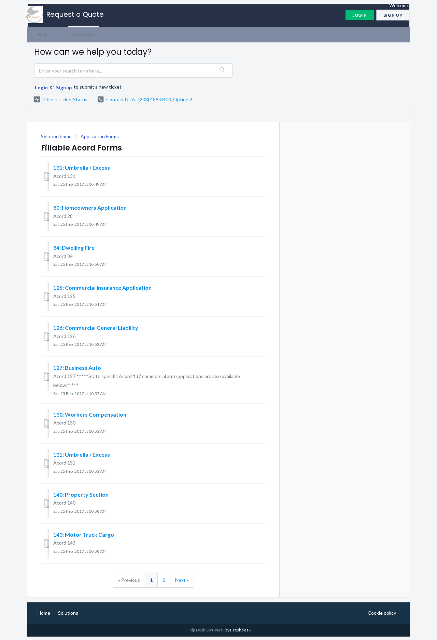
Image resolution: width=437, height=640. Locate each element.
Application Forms (100, 136)
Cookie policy (382, 613)
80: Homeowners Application (90, 207)
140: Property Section (81, 494)
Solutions (84, 34)
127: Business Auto (77, 367)
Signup (64, 87)
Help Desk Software (205, 629)
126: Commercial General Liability (95, 327)
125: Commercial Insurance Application (102, 287)
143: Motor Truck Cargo (83, 534)
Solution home (57, 136)
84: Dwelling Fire (74, 247)
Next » (182, 580)
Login (41, 87)
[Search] (222, 70)
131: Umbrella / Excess (81, 167)
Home (43, 34)
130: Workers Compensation (89, 414)
